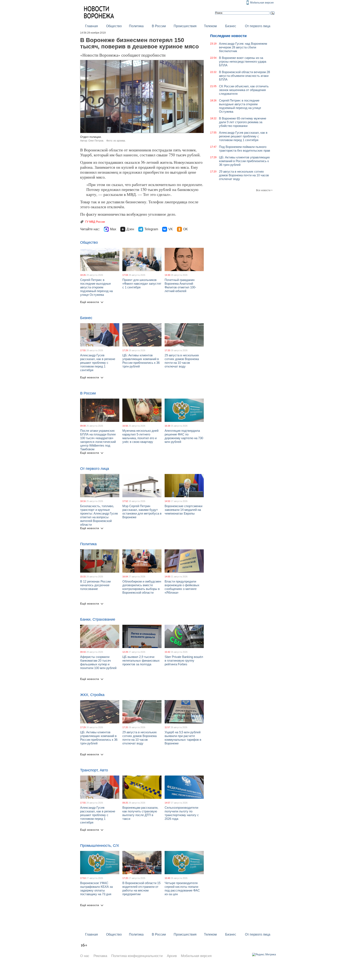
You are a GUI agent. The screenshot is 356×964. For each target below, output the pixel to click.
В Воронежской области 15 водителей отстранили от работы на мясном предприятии (141, 888)
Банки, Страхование (97, 619)
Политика (136, 26)
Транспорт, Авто (94, 770)
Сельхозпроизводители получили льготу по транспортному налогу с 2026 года (182, 813)
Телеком (210, 26)
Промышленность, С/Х (99, 846)
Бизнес (230, 26)
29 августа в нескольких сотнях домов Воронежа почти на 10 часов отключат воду (182, 360)
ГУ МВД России (95, 221)
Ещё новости (89, 302)
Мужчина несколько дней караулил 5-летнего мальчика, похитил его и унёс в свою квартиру (140, 436)
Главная (91, 26)
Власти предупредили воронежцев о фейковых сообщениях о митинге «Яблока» (182, 587)
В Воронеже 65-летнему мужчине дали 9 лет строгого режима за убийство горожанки (242, 122)
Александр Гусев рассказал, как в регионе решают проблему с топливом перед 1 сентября (97, 362)
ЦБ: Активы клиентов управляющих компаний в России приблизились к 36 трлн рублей (141, 360)
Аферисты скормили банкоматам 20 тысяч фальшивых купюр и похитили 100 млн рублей (98, 662)
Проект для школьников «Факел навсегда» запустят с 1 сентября (141, 283)
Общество (114, 26)
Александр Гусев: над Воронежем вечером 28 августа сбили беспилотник (243, 47)
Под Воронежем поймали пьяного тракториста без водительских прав (244, 148)
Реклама (100, 956)
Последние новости (228, 36)
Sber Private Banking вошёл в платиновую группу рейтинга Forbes (184, 660)
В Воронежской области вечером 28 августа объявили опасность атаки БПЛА (244, 75)
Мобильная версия (262, 2)
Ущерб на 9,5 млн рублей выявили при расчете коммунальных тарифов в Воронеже (183, 737)
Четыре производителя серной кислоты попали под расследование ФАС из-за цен (182, 888)
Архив (172, 956)
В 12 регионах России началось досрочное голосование (95, 585)
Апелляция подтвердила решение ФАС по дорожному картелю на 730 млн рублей (184, 436)
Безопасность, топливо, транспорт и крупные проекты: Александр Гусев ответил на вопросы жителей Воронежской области (99, 515)
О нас (84, 956)
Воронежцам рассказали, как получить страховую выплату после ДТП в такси (140, 813)
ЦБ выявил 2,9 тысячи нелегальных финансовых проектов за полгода (141, 660)
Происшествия (185, 26)
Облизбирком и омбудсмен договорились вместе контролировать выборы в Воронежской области (141, 587)
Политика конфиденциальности (137, 956)
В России (159, 26)
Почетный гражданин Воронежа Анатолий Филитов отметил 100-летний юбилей (180, 285)
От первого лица (257, 26)
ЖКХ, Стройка (92, 695)
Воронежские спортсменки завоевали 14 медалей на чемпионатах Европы (183, 509)
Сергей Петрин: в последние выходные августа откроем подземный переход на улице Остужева (96, 287)
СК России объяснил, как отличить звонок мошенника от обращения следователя (244, 89)
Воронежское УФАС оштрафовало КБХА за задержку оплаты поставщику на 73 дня (96, 888)
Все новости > (264, 190)
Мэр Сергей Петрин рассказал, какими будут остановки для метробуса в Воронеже (142, 511)
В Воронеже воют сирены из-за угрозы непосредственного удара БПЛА (242, 61)
